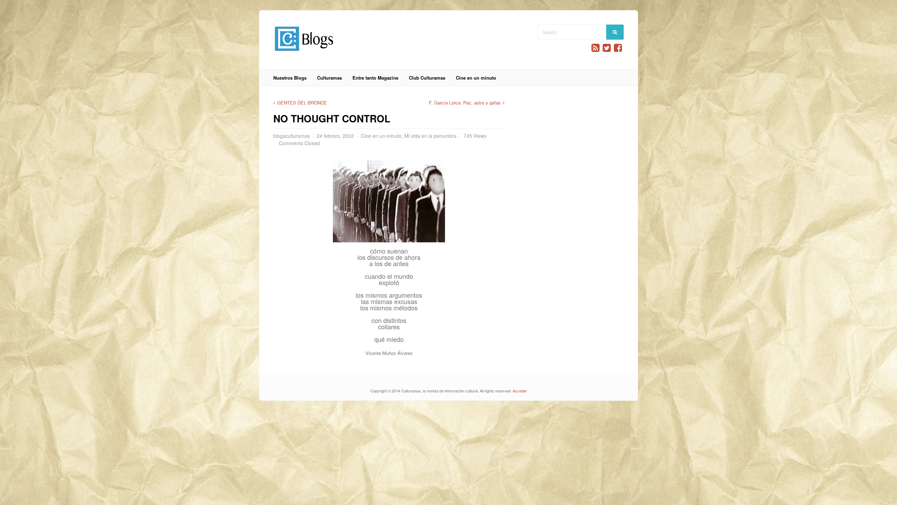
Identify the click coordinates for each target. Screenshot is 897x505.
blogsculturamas (291, 135)
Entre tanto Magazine (375, 77)
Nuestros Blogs (290, 77)
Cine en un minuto (476, 77)
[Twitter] (607, 48)
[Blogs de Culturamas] (304, 53)
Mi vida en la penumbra (430, 135)
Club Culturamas (427, 77)
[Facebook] (618, 48)
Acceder (520, 390)
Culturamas (329, 77)
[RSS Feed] (595, 48)
